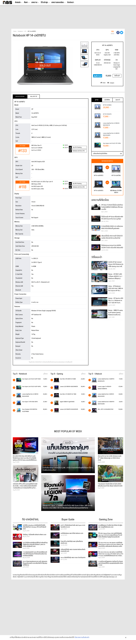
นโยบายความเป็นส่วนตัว (82, 638)
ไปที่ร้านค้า (117, 75)
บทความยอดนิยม (57, 2)
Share (103, 83)
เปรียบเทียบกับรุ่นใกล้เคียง (100, 153)
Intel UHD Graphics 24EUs (37, 189)
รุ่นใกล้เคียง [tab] (107, 100)
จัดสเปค (18, 2)
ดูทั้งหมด (45, 374)
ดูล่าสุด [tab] (96, 100)
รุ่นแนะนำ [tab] (118, 100)
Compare (111, 83)
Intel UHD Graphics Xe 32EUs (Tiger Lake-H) (42, 181)
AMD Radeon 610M (36, 184)
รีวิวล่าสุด (44, 2)
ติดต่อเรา (70, 2)
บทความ (34, 2)
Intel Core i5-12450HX (36, 148)
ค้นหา (26, 2)
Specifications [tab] (19, 96)
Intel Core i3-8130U (36, 150)
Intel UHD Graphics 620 (37, 186)
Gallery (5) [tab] (33, 96)
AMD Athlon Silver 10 (36, 145)
